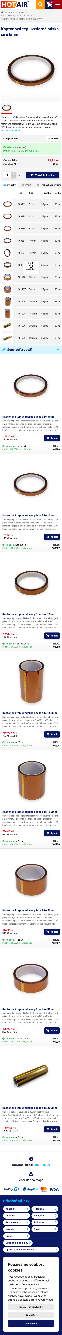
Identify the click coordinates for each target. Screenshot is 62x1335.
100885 (22, 216)
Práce (9, 1236)
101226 (22, 301)
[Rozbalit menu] (57, 4)
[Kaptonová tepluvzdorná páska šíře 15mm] (9, 265)
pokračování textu (10, 130)
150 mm (33, 313)
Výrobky (11, 185)
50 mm (32, 289)
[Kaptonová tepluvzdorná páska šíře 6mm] (9, 216)
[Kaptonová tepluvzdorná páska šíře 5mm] (9, 204)
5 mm (32, 204)
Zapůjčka (39, 1215)
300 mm (33, 326)
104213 (22, 204)
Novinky (10, 1229)
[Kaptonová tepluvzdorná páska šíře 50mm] (9, 289)
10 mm (32, 241)
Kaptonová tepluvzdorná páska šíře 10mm (28, 515)
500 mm (33, 338)
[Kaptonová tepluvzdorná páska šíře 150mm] (9, 313)
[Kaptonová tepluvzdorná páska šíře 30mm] (9, 277)
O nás (37, 1229)
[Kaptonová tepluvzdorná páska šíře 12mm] (9, 253)
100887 (22, 241)
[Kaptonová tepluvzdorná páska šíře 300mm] (9, 326)
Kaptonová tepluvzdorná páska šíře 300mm (29, 1107)
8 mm (32, 228)
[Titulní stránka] (15, 4)
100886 (22, 228)
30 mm (32, 277)
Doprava (10, 1215)
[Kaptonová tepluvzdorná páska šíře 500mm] (9, 338)
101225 (22, 313)
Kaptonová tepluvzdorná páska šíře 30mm (28, 1009)
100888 (22, 265)
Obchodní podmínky (17, 1242)
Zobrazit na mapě (31, 1180)
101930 (22, 326)
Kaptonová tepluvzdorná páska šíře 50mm (28, 910)
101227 (22, 289)
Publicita (39, 1208)
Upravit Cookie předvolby (20, 1249)
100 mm (33, 301)
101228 (22, 277)
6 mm (32, 216)
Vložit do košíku (44, 175)
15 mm (32, 253)
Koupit (54, 438)
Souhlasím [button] (31, 1323)
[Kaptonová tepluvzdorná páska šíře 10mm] (9, 241)
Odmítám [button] (31, 1315)
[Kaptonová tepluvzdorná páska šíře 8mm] (9, 228)
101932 (22, 338)
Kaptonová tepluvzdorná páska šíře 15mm (28, 614)
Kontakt (10, 1208)
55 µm (44, 204)
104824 (22, 253)
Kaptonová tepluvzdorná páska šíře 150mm (29, 713)
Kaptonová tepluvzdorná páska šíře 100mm (29, 811)
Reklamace (12, 1222)
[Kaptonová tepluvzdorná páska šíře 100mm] (9, 301)
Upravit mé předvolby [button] (31, 1307)
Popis (28, 185)
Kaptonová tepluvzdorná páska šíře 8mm (28, 416)
